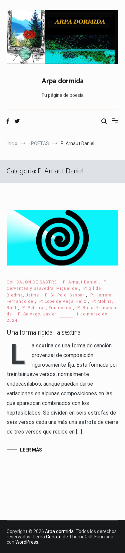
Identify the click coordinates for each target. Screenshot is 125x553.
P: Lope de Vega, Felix (62, 301)
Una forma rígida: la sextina (44, 332)
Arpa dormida (63, 81)
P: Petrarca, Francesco (46, 307)
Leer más (31, 450)
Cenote (54, 536)
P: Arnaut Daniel (80, 282)
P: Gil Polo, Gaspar (64, 295)
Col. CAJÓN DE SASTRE (32, 282)
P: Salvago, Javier (37, 314)
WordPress (26, 542)
